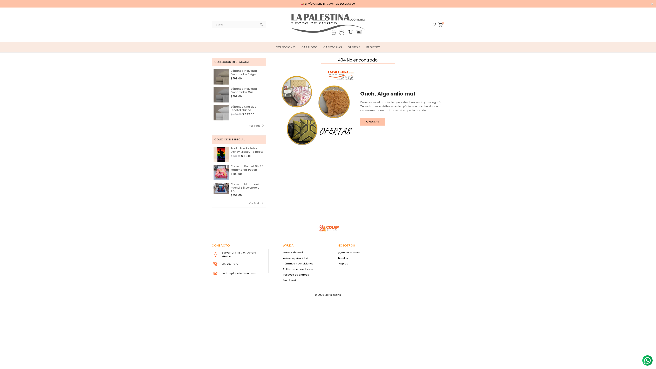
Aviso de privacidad (295, 258)
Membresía (290, 280)
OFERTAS (372, 122)
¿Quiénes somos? (349, 252)
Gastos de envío (294, 252)
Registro (343, 263)
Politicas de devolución (298, 269)
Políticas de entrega (296, 274)
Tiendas (343, 258)
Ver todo (257, 126)
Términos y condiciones (298, 263)
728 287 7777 (230, 264)
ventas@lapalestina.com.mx (240, 273)
